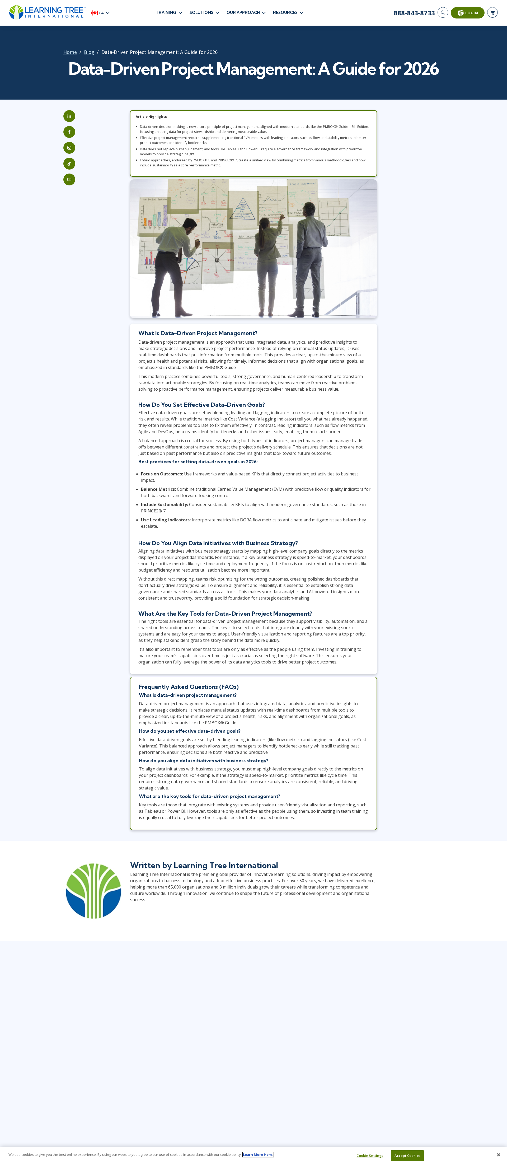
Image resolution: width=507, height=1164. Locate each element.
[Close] (498, 1155)
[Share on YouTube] (69, 179)
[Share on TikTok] (69, 164)
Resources (285, 12)
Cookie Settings (369, 1155)
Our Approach (243, 12)
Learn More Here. (258, 1154)
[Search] (443, 12)
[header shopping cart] (492, 12)
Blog (89, 52)
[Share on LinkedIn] (69, 116)
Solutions (201, 12)
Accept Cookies (407, 1155)
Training (166, 12)
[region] (253, 1155)
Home (70, 52)
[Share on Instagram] (69, 148)
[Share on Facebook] (69, 132)
